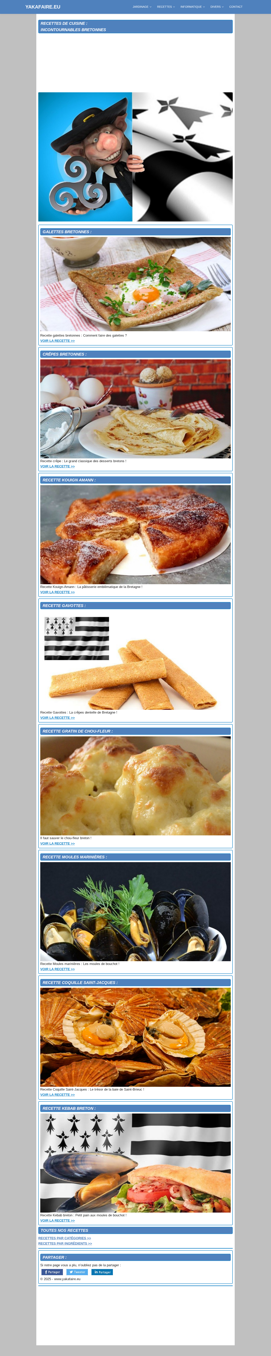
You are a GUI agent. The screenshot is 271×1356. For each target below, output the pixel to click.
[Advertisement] (135, 63)
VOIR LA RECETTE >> (57, 341)
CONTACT (236, 6)
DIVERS (215, 6)
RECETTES (164, 6)
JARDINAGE (140, 6)
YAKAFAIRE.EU (42, 7)
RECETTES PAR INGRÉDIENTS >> (65, 1243)
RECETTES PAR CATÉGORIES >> (64, 1238)
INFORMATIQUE (191, 6)
